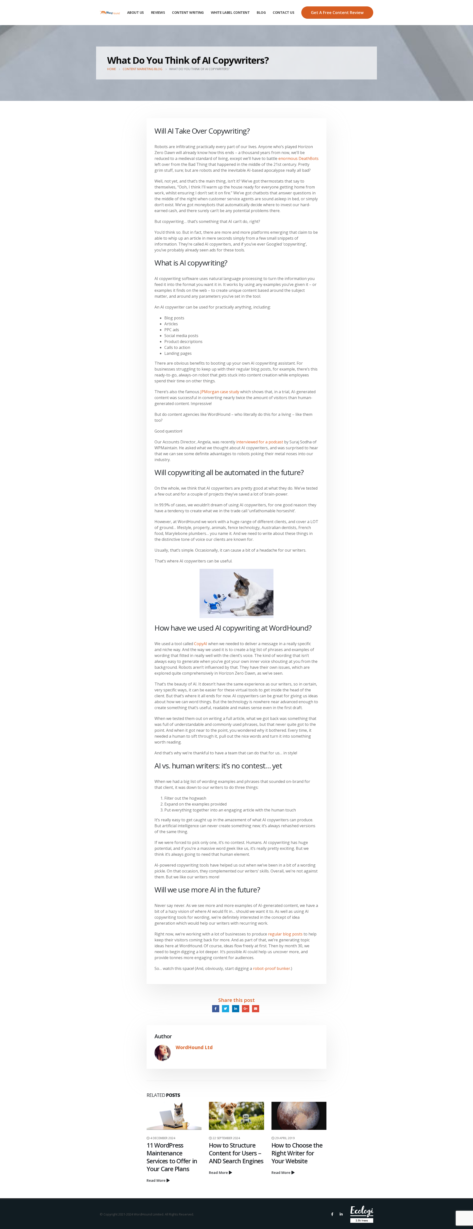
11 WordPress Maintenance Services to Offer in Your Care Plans (172, 1157)
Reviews (158, 12)
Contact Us (283, 12)
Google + (245, 1008)
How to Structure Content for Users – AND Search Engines (236, 1153)
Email (255, 1008)
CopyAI (200, 643)
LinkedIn (235, 1008)
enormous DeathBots (298, 158)
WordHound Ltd (194, 1047)
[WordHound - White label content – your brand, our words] (110, 12)
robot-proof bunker (271, 968)
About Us (135, 12)
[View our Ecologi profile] (361, 1214)
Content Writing (188, 12)
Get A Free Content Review (337, 12)
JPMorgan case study (219, 391)
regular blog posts (285, 934)
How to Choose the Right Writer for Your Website (296, 1153)
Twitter (225, 1008)
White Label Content (230, 12)
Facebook (215, 1008)
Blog (261, 12)
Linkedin (341, 1214)
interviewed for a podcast (259, 442)
